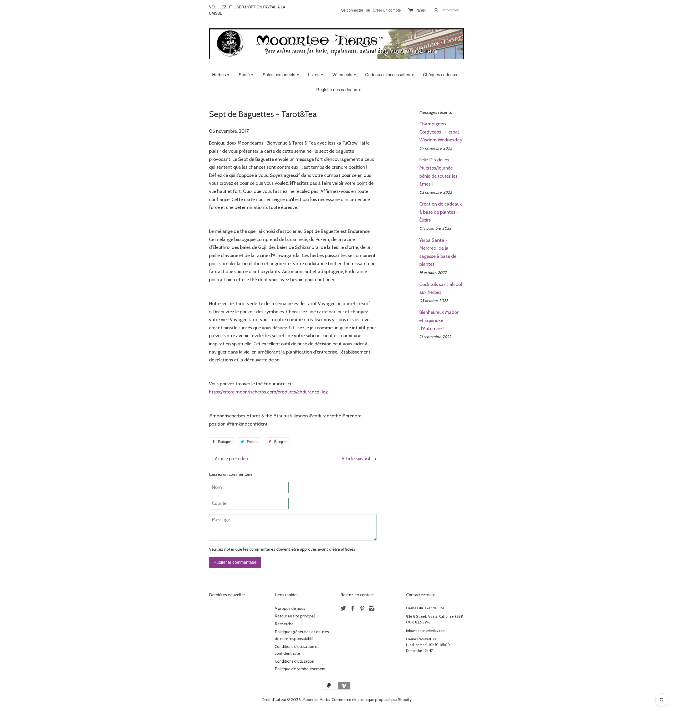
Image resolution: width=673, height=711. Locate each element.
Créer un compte (387, 10)
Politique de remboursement (300, 668)
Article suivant (356, 459)
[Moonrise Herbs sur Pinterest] (362, 609)
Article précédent (232, 459)
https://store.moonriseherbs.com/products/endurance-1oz (268, 392)
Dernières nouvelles (227, 594)
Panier (420, 10)
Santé (245, 74)
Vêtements (342, 74)
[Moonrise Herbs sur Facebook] (353, 609)
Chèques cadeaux (440, 74)
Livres (314, 74)
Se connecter (352, 10)
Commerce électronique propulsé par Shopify (372, 699)
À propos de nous (290, 608)
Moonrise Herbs (316, 699)
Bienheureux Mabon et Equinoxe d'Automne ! (439, 320)
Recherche (284, 623)
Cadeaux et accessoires (388, 74)
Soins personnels (279, 74)
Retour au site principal (295, 615)
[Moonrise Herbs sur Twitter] (343, 609)
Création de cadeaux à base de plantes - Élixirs (440, 212)
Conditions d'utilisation (294, 661)
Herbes (219, 74)
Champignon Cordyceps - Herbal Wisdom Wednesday (440, 132)
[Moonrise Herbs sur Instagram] (372, 609)
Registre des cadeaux (337, 89)
